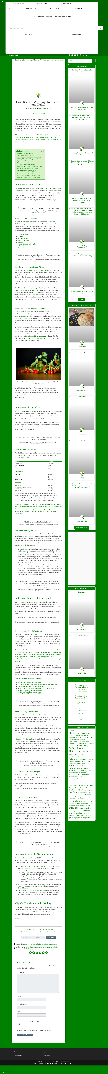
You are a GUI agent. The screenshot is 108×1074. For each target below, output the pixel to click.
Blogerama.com (49, 1063)
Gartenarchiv (82, 673)
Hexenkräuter (73, 754)
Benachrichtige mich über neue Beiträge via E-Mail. (34, 1030)
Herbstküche (87, 751)
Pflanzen (36, 949)
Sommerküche (85, 768)
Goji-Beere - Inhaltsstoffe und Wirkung (30, 157)
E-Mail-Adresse (23, 1004)
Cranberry (30, 553)
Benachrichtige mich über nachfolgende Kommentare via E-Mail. (37, 1023)
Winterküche (83, 775)
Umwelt (71, 817)
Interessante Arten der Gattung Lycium (29, 175)
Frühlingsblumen (83, 792)
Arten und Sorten (84, 785)
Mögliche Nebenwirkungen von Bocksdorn (31, 159)
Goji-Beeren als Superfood (25, 161)
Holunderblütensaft (82, 521)
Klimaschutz (71, 803)
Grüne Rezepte (77, 748)
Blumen (72, 733)
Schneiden (81, 813)
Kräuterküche (83, 757)
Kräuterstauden (87, 759)
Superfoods (53, 944)
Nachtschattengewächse (23, 314)
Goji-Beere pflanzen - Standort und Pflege (29, 166)
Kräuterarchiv (82, 629)
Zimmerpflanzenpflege (76, 819)
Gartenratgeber (77, 795)
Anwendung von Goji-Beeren (27, 155)
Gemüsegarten (79, 797)
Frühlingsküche (83, 735)
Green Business (90, 743)
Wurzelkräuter (77, 817)
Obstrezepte (81, 763)
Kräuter (46, 944)
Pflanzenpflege (85, 808)
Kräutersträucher (72, 761)
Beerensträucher (28, 944)
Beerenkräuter (30, 947)
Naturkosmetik (87, 761)
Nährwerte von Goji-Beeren (27, 162)
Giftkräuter (83, 743)
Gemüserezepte (74, 741)
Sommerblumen (75, 815)
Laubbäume (78, 761)
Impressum (46, 1051)
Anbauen (72, 786)
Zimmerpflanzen (75, 779)
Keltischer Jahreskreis (87, 801)
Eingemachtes (40, 418)
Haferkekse (82, 434)
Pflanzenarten (76, 765)
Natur (77, 805)
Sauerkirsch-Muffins (81, 390)
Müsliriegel (82, 477)
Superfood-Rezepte (86, 815)
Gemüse (82, 739)
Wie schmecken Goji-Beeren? (28, 164)
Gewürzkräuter (74, 743)
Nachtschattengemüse (24, 316)
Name (19, 996)
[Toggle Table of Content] (41, 151)
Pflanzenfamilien (74, 768)
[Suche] (93, 61)
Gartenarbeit (87, 737)
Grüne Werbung (18, 1055)
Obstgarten (88, 805)
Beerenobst (40, 947)
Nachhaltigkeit (72, 805)
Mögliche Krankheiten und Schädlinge (28, 177)
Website (19, 1012)
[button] (100, 28)
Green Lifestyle (83, 746)
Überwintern (88, 819)
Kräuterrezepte (75, 759)
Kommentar (21, 972)
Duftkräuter (86, 733)
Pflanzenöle (79, 811)
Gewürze (80, 799)
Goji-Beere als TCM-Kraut (25, 153)
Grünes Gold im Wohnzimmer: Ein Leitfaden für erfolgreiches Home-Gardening (81, 200)
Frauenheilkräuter (74, 735)
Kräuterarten (73, 757)
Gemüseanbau (72, 797)
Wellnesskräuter (73, 774)
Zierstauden (73, 777)
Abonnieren (50, 937)
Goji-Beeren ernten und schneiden (29, 173)
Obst (70, 763)
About (9, 8)
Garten (80, 737)
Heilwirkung (28, 949)
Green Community (73, 745)
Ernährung (48, 947)
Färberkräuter (73, 737)
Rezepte (86, 811)
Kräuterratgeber (84, 803)
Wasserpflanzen (73, 772)
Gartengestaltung (74, 739)
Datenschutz (46, 1055)
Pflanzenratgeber (73, 811)
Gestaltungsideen (89, 797)
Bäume (78, 733)
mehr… (82, 720)
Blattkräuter (73, 790)
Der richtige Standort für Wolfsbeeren (29, 168)
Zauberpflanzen (85, 817)
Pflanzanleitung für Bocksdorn (28, 170)
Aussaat (72, 788)
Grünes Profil (18, 1051)
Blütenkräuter (82, 790)
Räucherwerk (73, 813)
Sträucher (80, 770)
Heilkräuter (39, 944)
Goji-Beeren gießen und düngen (28, 172)
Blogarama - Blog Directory (64, 1063)
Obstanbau (81, 805)
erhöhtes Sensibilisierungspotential (34, 336)
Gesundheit (20, 949)
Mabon (90, 803)
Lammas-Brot (82, 346)
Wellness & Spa (82, 772)
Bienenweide (84, 788)
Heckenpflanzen (87, 798)
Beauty (77, 788)
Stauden (72, 770)
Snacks (87, 813)
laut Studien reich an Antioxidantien (38, 270)
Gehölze (55, 947)
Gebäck (84, 795)
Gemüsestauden (85, 741)
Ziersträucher (82, 777)
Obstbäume (74, 763)
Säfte (30, 418)
